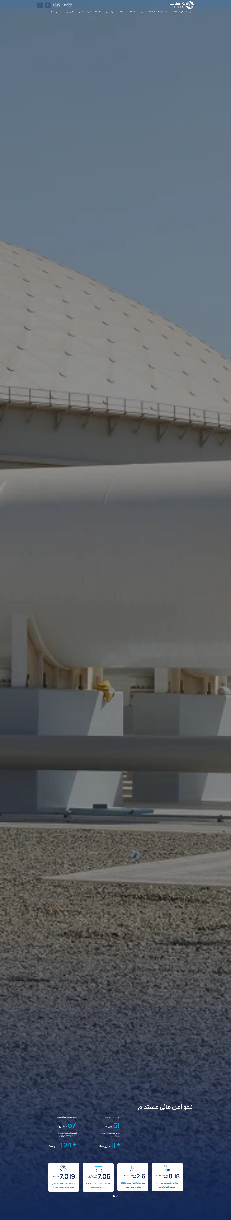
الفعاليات (98, 11)
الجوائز (124, 11)
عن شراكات (179, 11)
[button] (48, 5)
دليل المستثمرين (85, 11)
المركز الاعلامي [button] (111, 11)
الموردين (69, 11)
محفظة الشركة (163, 11)
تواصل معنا (57, 11)
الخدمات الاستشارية (147, 11)
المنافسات (133, 11)
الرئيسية (189, 11)
